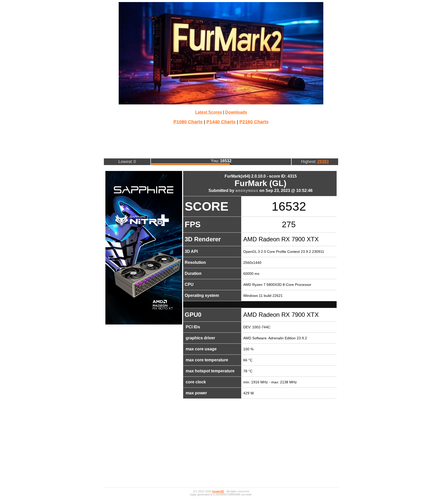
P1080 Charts (188, 121)
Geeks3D (218, 491)
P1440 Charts (221, 121)
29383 (323, 161)
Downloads (236, 112)
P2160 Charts (254, 121)
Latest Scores (208, 112)
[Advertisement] (221, 140)
